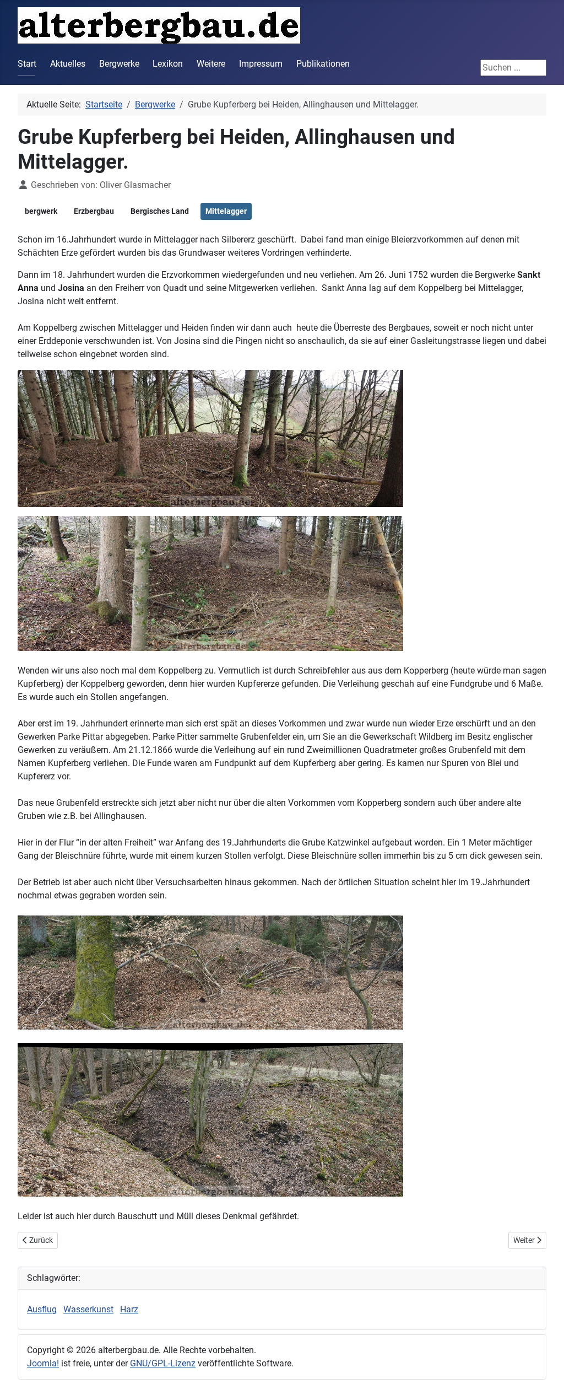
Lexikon (168, 63)
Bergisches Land (160, 211)
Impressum (261, 63)
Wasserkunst (88, 1309)
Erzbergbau (94, 211)
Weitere (211, 63)
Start (27, 63)
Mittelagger (226, 211)
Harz (129, 1309)
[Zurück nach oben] (544, 1363)
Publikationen (323, 63)
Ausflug (42, 1309)
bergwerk (41, 211)
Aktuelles (67, 63)
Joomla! (43, 1363)
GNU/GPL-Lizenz (163, 1363)
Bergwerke (119, 63)
